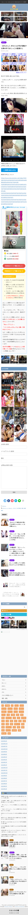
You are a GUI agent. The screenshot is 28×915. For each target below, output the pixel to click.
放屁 (7, 724)
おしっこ (6, 508)
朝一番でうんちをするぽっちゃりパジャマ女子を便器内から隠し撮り (13, 822)
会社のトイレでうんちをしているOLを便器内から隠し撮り (14, 814)
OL (12, 705)
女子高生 (19, 508)
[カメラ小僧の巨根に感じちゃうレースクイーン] (20, 441)
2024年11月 (4, 746)
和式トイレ (8, 717)
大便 (14, 717)
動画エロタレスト (21, 72)
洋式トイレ (17, 724)
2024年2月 (4, 765)
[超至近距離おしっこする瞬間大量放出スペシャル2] (20, 423)
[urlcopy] (23, 500)
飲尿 (9, 733)
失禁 (18, 717)
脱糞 (23, 727)
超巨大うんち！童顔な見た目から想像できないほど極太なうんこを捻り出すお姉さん (13, 818)
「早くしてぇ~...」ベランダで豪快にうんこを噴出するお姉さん (14, 805)
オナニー (10, 711)
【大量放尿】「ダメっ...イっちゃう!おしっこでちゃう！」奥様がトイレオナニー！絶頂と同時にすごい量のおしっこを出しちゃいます (17, 551)
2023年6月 (4, 783)
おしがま (4, 708)
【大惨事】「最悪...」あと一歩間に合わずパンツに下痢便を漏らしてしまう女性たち (13, 801)
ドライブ (15, 508)
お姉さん (4, 711)
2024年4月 (4, 759)
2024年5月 (4, 757)
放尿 (25, 508)
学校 (3, 721)
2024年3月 (4, 762)
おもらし (4, 506)
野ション (8, 730)
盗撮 (3, 727)
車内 (2, 510)
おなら (15, 708)
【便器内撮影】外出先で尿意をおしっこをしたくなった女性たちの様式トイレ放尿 (13, 835)
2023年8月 (4, 778)
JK (3, 508)
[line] (19, 500)
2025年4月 (4, 741)
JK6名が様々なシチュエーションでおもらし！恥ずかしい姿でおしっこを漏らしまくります (13, 831)
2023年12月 (4, 767)
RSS (5, 793)
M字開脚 (7, 705)
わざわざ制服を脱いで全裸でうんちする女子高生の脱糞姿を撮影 (13, 826)
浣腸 (23, 724)
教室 (11, 724)
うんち (21, 705)
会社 (18, 714)
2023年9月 (4, 775)
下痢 (8, 714)
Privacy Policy (8, 906)
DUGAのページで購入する (13, 266)
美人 (14, 727)
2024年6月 (4, 754)
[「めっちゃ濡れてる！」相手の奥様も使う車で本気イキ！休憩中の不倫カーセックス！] (7, 423)
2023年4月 (4, 789)
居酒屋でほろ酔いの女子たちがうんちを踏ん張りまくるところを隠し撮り (13, 797)
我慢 (11, 721)
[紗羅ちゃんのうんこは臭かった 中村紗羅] (20, 406)
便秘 (22, 714)
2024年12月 (4, 743)
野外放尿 (14, 730)
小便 (7, 721)
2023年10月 (4, 773)
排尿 (22, 508)
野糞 (19, 730)
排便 (16, 721)
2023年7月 (4, 781)
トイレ (3, 714)
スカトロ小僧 (14, 910)
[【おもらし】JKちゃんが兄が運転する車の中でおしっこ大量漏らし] (15, 500)
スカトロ (21, 711)
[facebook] (8, 500)
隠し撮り (4, 733)
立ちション (8, 727)
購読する (6, 610)
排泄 (24, 721)
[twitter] (5, 500)
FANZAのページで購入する (13, 271)
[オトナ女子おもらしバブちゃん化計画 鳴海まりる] (7, 406)
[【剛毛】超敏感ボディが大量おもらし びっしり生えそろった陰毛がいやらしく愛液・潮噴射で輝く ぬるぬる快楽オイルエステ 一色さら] (7, 441)
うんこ (16, 705)
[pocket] (12, 500)
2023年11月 (4, 770)
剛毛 (3, 717)
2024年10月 (4, 749)
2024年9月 (4, 751)
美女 (18, 727)
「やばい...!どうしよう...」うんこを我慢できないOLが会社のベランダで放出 (14, 809)
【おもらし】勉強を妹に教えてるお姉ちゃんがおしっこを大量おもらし (17, 524)
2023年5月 (4, 786)
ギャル (15, 711)
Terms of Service (19, 906)
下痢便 (12, 714)
